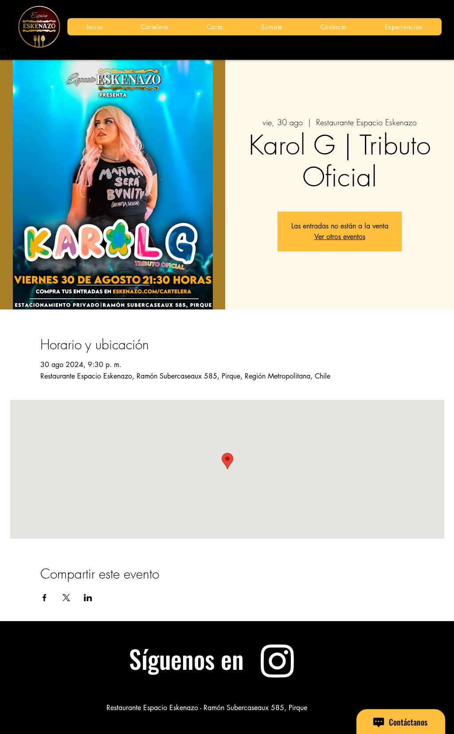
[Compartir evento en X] (66, 597)
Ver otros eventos (339, 236)
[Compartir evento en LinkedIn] (88, 597)
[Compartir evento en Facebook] (44, 597)
